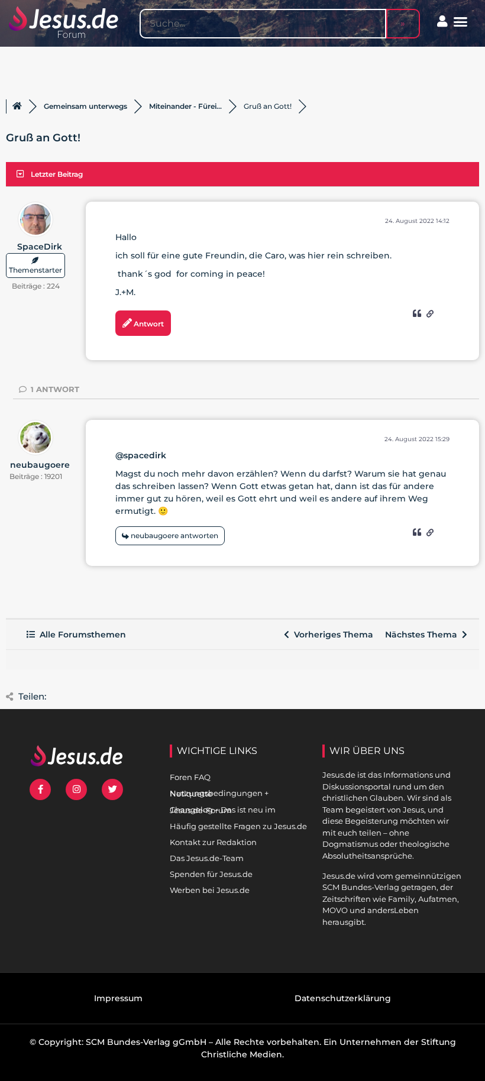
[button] (461, 22)
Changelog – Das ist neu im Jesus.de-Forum (223, 810)
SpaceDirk (39, 246)
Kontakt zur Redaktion (213, 842)
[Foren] (17, 106)
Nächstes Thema (423, 634)
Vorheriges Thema (331, 634)
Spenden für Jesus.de (211, 874)
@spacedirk (140, 455)
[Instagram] (76, 789)
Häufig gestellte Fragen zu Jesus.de (238, 826)
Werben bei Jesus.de (210, 890)
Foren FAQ (190, 777)
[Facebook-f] (40, 789)
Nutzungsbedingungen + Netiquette (219, 793)
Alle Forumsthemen (80, 634)
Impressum (118, 998)
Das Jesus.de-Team (207, 858)
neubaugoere (40, 464)
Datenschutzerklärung (343, 998)
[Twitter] (112, 789)
